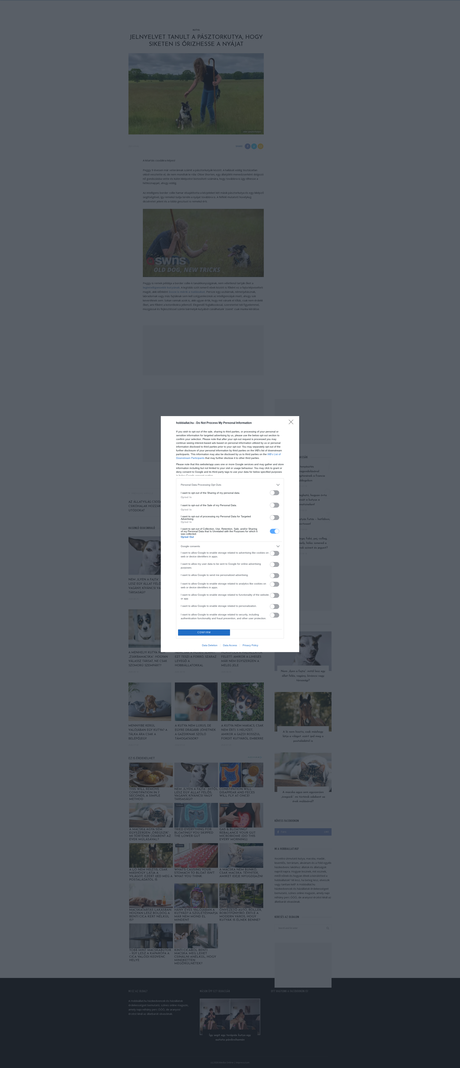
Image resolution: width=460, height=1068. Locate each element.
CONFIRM (204, 632)
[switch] (274, 492)
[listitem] (230, 485)
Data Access (230, 645)
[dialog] (230, 534)
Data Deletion (209, 645)
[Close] (292, 423)
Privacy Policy (250, 645)
